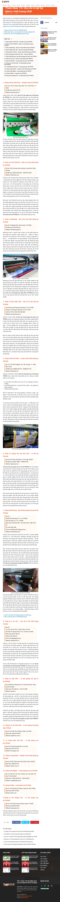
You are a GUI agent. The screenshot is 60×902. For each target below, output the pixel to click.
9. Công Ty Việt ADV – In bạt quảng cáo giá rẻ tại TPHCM (18, 60)
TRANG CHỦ (4, 5)
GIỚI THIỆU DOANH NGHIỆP (29, 852)
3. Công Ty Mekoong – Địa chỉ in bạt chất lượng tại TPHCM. (19, 47)
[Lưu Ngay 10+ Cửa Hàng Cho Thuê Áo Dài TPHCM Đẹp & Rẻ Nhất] (44, 33)
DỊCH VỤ (9, 5)
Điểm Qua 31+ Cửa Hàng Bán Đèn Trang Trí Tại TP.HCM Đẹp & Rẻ (19, 839)
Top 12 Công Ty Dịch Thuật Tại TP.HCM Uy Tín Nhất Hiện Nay (15, 863)
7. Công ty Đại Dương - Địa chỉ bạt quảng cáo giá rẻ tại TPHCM (20, 56)
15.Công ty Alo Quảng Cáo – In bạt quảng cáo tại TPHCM (18, 75)
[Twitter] (48, 886)
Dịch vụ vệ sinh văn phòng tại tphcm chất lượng (17, 615)
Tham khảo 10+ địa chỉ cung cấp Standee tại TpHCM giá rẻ (17, 834)
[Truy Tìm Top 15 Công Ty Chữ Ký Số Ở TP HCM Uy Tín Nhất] (6, 870)
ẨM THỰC (23, 5)
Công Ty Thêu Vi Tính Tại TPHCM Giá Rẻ (15, 30)
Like (56, 22)
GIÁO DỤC (42, 5)
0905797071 (25, 897)
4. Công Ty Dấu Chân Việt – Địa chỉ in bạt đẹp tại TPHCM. (19, 49)
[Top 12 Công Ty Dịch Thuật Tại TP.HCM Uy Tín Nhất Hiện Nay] (6, 864)
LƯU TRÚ (47, 5)
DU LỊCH (13, 5)
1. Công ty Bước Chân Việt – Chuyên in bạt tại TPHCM (18, 41)
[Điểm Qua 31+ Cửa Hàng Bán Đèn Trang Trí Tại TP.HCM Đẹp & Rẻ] (44, 51)
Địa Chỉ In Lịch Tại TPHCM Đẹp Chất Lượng (16, 33)
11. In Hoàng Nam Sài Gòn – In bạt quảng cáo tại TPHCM (18, 66)
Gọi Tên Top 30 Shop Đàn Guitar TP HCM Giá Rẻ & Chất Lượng (18, 841)
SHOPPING (28, 5)
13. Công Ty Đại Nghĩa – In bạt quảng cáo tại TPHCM (17, 71)
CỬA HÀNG (52, 5)
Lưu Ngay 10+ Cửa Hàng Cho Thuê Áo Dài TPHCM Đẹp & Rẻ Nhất (19, 831)
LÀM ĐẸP (18, 5)
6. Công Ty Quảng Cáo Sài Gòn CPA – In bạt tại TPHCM (18, 54)
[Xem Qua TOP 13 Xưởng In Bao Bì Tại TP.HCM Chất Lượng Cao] (6, 858)
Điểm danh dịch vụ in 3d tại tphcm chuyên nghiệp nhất (19, 32)
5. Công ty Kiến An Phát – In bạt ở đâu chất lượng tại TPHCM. (20, 52)
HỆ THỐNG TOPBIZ (45, 852)
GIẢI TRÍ (32, 5)
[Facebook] (41, 886)
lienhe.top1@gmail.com (26, 896)
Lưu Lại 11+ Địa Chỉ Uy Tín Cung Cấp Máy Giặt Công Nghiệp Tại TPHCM (20, 836)
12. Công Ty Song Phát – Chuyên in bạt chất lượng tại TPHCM (20, 69)
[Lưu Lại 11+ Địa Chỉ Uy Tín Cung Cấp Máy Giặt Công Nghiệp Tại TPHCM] (44, 45)
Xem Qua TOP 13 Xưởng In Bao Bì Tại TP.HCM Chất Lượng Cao (14, 857)
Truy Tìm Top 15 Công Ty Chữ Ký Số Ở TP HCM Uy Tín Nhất (14, 869)
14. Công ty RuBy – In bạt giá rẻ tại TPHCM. (15, 73)
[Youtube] (51, 886)
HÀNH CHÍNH (6, 852)
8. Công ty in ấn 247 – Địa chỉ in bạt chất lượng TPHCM (18, 58)
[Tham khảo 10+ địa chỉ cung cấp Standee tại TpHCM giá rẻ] (44, 39)
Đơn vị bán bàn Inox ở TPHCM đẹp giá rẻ (15, 616)
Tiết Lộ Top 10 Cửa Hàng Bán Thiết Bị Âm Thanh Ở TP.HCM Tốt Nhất (20, 844)
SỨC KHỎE (38, 5)
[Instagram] (45, 886)
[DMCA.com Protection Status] (44, 889)
